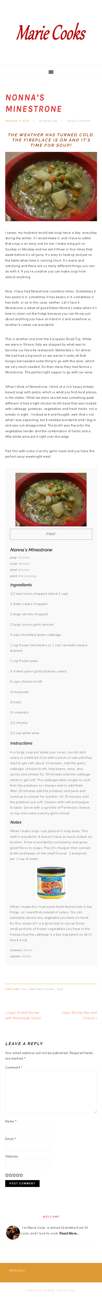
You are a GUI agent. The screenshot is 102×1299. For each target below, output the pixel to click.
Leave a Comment (78, 120)
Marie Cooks (51, 33)
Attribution (17, 1270)
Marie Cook (66, 1290)
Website (11, 1156)
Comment (14, 1067)
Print (51, 534)
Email (10, 1139)
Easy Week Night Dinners (38, 989)
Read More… (69, 1233)
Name (11, 1121)
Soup (60, 989)
